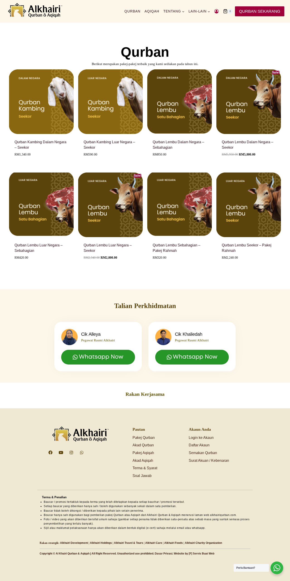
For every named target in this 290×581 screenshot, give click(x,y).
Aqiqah (152, 11)
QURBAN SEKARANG (259, 11)
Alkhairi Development (74, 543)
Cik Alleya (91, 334)
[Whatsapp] (82, 452)
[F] (190, 553)
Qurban (132, 11)
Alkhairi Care (153, 543)
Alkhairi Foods (173, 543)
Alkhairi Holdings (101, 543)
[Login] (216, 11)
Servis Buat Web (203, 553)
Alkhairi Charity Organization (203, 543)
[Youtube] (61, 452)
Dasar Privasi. (164, 553)
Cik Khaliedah (188, 334)
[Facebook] (50, 452)
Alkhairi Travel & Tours (128, 543)
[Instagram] (71, 452)
